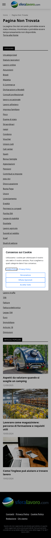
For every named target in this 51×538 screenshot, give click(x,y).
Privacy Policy (24, 269)
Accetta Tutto (25, 285)
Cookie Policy (11, 269)
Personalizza (25, 275)
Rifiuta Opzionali (25, 280)
